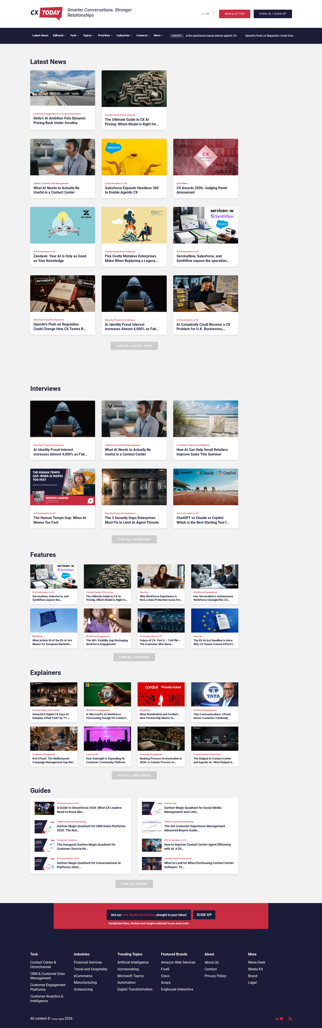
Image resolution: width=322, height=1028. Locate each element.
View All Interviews (134, 539)
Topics (88, 35)
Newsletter (235, 13)
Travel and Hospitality (91, 969)
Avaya (166, 982)
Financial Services (88, 962)
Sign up (204, 915)
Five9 (165, 969)
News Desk (256, 962)
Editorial (59, 35)
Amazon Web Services (178, 962)
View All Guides (134, 884)
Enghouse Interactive (177, 989)
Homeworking (128, 969)
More (158, 35)
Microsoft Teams (130, 976)
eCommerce (83, 976)
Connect (143, 35)
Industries (124, 35)
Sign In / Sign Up (272, 13)
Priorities (105, 35)
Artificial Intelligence (133, 962)
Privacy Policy (215, 976)
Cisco (165, 976)
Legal (252, 982)
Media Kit (255, 969)
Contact (211, 969)
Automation (126, 982)
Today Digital (57, 1019)
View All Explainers (134, 775)
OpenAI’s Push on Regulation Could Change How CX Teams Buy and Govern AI (260, 35)
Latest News (40, 35)
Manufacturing (85, 982)
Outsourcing (83, 989)
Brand (252, 976)
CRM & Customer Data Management (47, 976)
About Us (212, 962)
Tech (74, 35)
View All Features (134, 657)
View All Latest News (134, 345)
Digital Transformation (134, 989)
